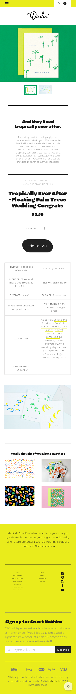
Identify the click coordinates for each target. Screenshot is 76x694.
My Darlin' (55, 681)
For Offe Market (50, 326)
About (42, 572)
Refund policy (17, 590)
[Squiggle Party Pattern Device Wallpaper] (20, 468)
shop (28, 180)
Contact (42, 575)
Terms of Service (18, 587)
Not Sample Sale (54, 335)
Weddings (51, 340)
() (62, 3)
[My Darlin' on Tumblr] (63, 586)
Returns (42, 581)
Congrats (59, 323)
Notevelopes (17, 581)
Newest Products (54, 332)
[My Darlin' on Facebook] (63, 574)
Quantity (31, 228)
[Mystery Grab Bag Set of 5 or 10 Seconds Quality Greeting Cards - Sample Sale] (56, 470)
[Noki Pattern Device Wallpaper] (20, 496)
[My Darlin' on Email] (63, 590)
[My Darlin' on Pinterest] (63, 578)
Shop (17, 572)
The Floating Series (41, 184)
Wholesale (42, 578)
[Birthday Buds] (56, 497)
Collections (17, 575)
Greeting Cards (41, 180)
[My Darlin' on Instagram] (63, 582)
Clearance (17, 584)
